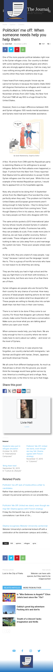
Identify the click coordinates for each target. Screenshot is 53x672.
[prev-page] (4, 631)
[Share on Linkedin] (24, 391)
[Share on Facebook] (5, 391)
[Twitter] (11, 49)
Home (5, 24)
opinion (18, 543)
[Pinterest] (17, 49)
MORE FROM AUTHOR (32, 588)
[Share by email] (28, 391)
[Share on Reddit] (14, 391)
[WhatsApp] (22, 49)
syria (34, 543)
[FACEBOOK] (22, 651)
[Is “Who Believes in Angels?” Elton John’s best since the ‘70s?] (9, 597)
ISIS (11, 543)
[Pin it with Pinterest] (19, 391)
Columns (21, 24)
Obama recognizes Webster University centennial (25, 526)
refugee (27, 543)
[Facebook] (5, 49)
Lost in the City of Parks (13, 573)
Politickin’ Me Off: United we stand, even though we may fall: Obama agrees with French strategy (36, 451)
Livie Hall (8, 44)
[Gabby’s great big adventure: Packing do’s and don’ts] (9, 609)
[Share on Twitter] (9, 391)
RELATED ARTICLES (12, 588)
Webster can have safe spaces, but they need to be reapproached (38, 576)
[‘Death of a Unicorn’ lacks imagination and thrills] (9, 621)
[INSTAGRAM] (30, 651)
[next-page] (8, 631)
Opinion (12, 24)
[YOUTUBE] (13, 651)
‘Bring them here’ (10, 466)
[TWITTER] (39, 651)
